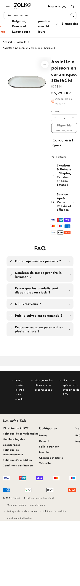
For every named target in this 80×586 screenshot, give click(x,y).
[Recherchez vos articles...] (72, 15)
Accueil (7, 42)
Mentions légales (14, 439)
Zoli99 (16, 498)
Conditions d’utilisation (19, 518)
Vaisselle (45, 463)
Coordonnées (11, 445)
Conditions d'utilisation (18, 465)
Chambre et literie (51, 458)
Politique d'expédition (17, 460)
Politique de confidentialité (21, 433)
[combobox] (40, 15)
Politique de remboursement (13, 452)
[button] (8, 6)
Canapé (44, 441)
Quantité (55, 111)
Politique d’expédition (54, 511)
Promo (43, 435)
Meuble (44, 452)
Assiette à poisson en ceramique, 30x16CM (29, 48)
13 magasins (69, 24)
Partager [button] (61, 157)
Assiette (21, 42)
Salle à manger (49, 446)
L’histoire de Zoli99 (16, 428)
